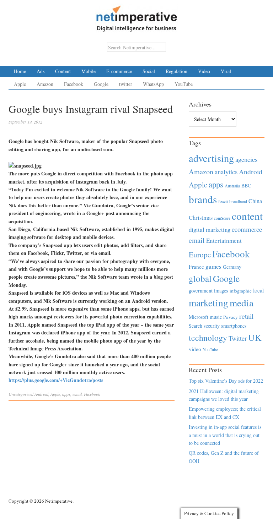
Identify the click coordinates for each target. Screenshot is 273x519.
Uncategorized (21, 394)
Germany (232, 266)
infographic (241, 291)
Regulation (176, 71)
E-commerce (119, 71)
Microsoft (198, 316)
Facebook (73, 84)
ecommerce (247, 229)
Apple (20, 84)
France (196, 266)
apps (66, 394)
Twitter (238, 338)
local (258, 290)
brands (203, 199)
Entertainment (224, 240)
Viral (226, 71)
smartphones (234, 325)
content (247, 216)
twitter (125, 84)
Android (41, 394)
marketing (208, 302)
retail (246, 316)
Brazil (223, 201)
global (200, 278)
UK (255, 337)
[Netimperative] (136, 16)
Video (204, 71)
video (195, 349)
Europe (200, 255)
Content (63, 71)
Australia (232, 186)
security (212, 325)
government (201, 290)
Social (149, 71)
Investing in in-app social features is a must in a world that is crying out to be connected (225, 435)
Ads (40, 71)
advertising (211, 158)
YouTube (184, 84)
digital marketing (209, 229)
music (216, 316)
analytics (226, 171)
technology (208, 337)
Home (20, 71)
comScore (222, 218)
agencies (246, 159)
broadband (238, 201)
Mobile (88, 71)
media (241, 302)
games (213, 266)
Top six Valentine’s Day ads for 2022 (226, 380)
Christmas (201, 217)
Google (101, 84)
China (255, 200)
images (221, 290)
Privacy (230, 317)
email (77, 394)
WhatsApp (153, 84)
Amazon (45, 84)
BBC (246, 185)
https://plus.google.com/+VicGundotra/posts (56, 380)
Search (195, 325)
